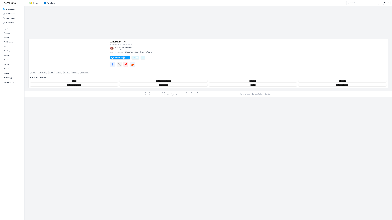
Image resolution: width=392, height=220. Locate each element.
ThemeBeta (9, 2)
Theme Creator (11, 9)
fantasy (66, 72)
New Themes (10, 18)
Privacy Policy (257, 94)
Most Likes (10, 23)
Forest (59, 72)
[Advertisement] (90, 23)
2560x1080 (42, 72)
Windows (51, 3)
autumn (75, 72)
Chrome (36, 3)
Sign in (386, 3)
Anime (33, 72)
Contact (268, 94)
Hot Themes (10, 14)
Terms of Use (245, 94)
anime (51, 72)
